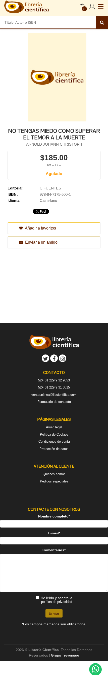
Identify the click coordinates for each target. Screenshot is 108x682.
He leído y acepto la (56, 600)
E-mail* (54, 533)
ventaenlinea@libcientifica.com (54, 395)
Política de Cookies (54, 434)
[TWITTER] (45, 358)
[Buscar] (102, 22)
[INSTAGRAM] (62, 358)
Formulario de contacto (54, 402)
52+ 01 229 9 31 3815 (54, 387)
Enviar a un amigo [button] (41, 242)
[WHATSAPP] (95, 669)
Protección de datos (54, 449)
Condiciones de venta (54, 441)
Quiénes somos (54, 474)
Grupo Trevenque (65, 655)
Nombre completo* (54, 516)
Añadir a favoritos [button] (40, 228)
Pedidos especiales (54, 481)
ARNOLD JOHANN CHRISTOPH (54, 144)
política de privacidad (56, 602)
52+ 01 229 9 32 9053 (54, 380)
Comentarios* (54, 550)
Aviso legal (54, 427)
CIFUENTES (50, 188)
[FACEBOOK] (54, 358)
